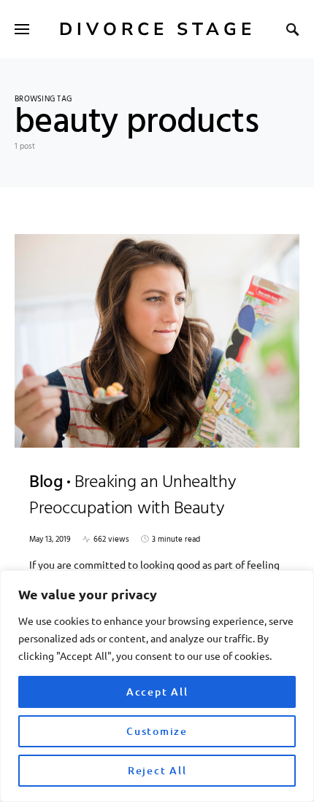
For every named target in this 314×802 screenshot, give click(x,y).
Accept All (157, 691)
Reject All (157, 770)
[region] (157, 686)
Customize (157, 731)
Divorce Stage (157, 29)
